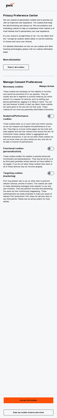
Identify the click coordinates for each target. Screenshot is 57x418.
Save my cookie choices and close (28, 412)
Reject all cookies (16, 67)
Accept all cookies (28, 400)
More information (11, 59)
